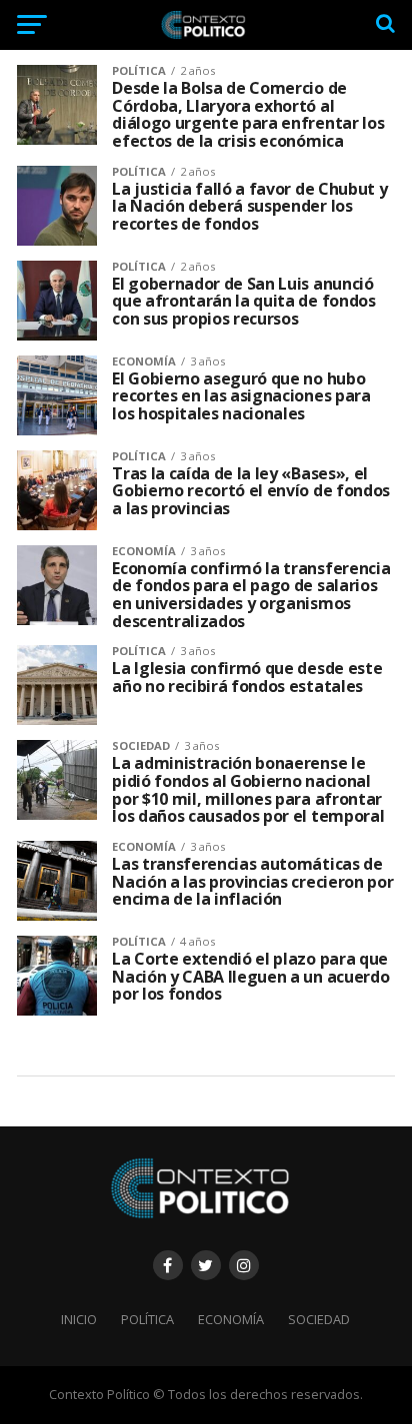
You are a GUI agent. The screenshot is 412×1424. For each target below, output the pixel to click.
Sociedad (319, 1319)
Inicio (79, 1319)
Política (147, 1319)
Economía (231, 1319)
